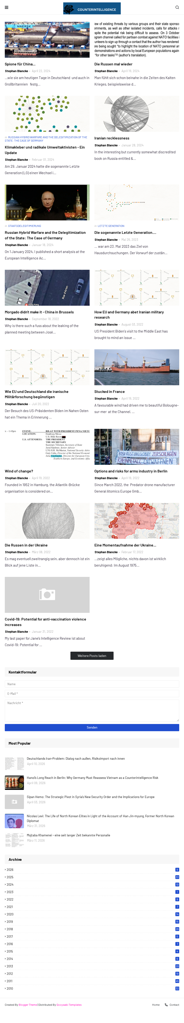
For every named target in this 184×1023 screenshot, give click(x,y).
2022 (92, 899)
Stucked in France (109, 391)
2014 (92, 959)
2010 (93, 988)
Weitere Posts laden (92, 656)
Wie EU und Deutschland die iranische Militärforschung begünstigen (37, 394)
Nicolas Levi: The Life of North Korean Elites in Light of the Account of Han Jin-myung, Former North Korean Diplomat (100, 818)
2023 (92, 892)
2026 (92, 870)
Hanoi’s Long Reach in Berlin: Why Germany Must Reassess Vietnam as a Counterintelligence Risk (92, 778)
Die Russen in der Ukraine (26, 545)
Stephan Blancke (16, 71)
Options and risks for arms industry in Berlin (130, 471)
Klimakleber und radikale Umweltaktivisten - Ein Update (45, 150)
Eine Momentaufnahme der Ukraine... (125, 545)
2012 (92, 974)
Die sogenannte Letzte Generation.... (125, 232)
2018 (93, 929)
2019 (92, 922)
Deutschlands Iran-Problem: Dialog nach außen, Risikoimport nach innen (76, 758)
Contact (174, 1004)
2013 (93, 966)
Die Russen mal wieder (113, 64)
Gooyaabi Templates (69, 1004)
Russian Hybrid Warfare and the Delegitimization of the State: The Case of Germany (45, 235)
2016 (92, 944)
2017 (92, 936)
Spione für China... (20, 64)
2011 (93, 981)
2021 (92, 907)
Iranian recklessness (111, 138)
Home (156, 1004)
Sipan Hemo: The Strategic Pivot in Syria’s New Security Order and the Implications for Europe (91, 797)
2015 (92, 951)
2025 (93, 877)
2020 (92, 914)
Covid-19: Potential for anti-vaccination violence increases (45, 621)
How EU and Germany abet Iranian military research (129, 314)
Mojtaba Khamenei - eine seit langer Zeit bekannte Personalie (68, 835)
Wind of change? (19, 471)
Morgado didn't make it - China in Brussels (39, 312)
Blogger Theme (28, 1004)
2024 (92, 884)
